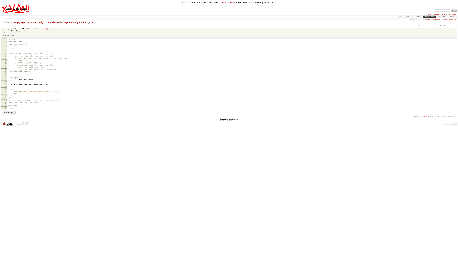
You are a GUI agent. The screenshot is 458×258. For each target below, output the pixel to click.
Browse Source (429, 16)
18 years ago (49, 29)
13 (6, 60)
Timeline (408, 16)
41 (6, 109)
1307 (92, 22)
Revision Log (452, 19)
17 (6, 67)
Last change (6, 29)
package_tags (17, 22)
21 (6, 74)
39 (6, 105)
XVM (232, 2)
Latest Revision (426, 19)
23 (6, 77)
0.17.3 (48, 22)
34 (6, 97)
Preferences (452, 14)
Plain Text (223, 121)
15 (6, 64)
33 (6, 95)
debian (56, 22)
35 (6, 98)
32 (6, 93)
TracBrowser (425, 116)
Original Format (233, 121)
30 (6, 90)
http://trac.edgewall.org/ (450, 124)
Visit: (406, 25)
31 (6, 91)
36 (6, 100)
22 (6, 76)
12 (6, 58)
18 (6, 69)
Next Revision (436, 19)
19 (6, 71)
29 (6, 88)
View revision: (426, 26)
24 (6, 79)
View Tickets (442, 16)
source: (5, 22)
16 (6, 65)
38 (6, 104)
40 (6, 107)
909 (28, 29)
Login (429, 14)
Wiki (400, 16)
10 (6, 55)
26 (6, 83)
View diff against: (445, 26)
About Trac (444, 14)
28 (6, 86)
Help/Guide (436, 14)
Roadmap (417, 16)
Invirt (223, 2)
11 (6, 56)
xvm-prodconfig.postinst (74, 22)
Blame (445, 19)
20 (6, 73)
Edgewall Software (23, 124)
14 (6, 62)
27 (6, 84)
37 (6, 102)
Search (452, 16)
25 (6, 81)
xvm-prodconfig (34, 22)
